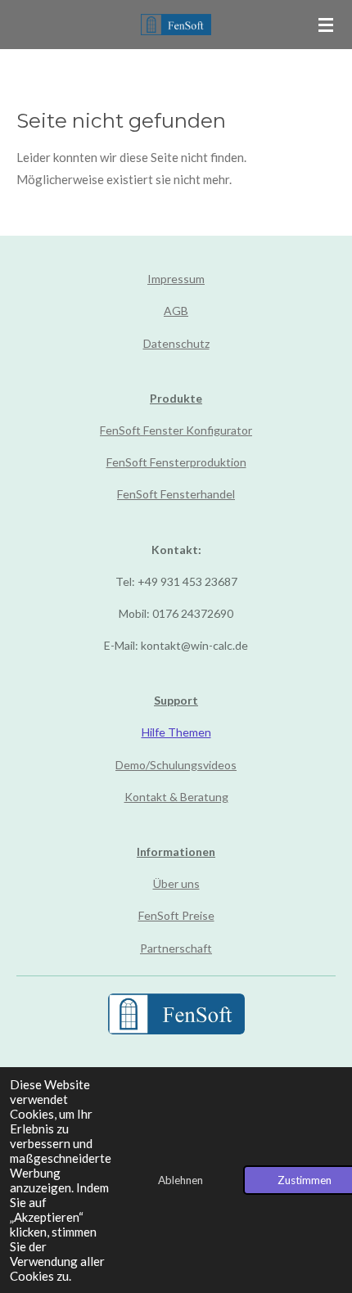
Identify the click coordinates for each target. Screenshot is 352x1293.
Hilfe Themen (176, 732)
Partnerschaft (176, 948)
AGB (176, 311)
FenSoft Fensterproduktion (176, 462)
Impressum (176, 279)
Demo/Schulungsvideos (176, 765)
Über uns (176, 883)
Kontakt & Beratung (176, 797)
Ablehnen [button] (180, 1180)
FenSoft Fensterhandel (176, 494)
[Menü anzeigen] (326, 24)
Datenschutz (176, 343)
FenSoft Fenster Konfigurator (176, 430)
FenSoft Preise (176, 915)
